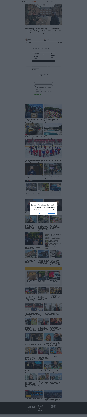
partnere (33, 207)
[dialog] (43, 208)
